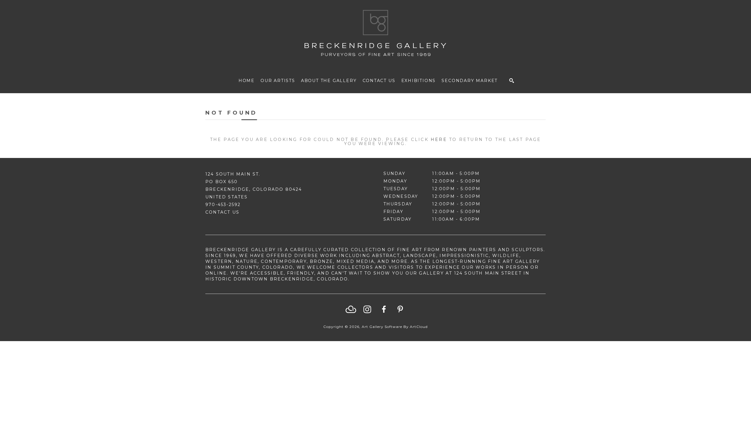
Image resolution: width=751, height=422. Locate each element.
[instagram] (367, 309)
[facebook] (384, 309)
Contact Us (222, 212)
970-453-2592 (223, 204)
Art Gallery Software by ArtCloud (395, 326)
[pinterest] (400, 309)
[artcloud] (351, 309)
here (439, 139)
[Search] (511, 80)
